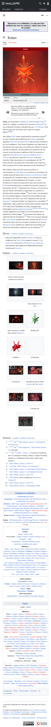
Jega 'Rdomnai (41, 639)
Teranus (43, 630)
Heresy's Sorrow (33, 674)
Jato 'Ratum (30, 639)
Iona (34, 565)
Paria (15, 691)
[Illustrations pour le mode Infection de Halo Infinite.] (35, 370)
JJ (38, 565)
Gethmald (28, 623)
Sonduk (25, 572)
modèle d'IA (31, 238)
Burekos (7, 619)
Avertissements (42, 718)
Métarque (32, 522)
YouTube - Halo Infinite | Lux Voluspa (23, 466)
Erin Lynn (26, 584)
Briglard (29, 646)
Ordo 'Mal (11, 639)
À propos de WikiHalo (28, 718)
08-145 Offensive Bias (38, 499)
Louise (11, 586)
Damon (33, 563)
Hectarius (36, 623)
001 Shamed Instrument (35, 504)
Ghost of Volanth (39, 672)
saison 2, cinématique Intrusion (31, 472)
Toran (37, 558)
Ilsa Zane (29, 658)
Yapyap (43, 648)
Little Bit (25, 522)
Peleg (40, 556)
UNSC (7, 549)
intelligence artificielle (28, 122)
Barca (37, 549)
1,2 (17, 441)
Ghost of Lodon (42, 670)
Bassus (28, 616)
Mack (12, 556)
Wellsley (31, 560)
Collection (19, 9)
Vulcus (22, 634)
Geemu (35, 646)
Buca (42, 616)
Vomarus (38, 632)
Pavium (43, 627)
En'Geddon (28, 621)
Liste (47, 102)
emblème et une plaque (32, 243)
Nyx (17, 569)
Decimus (34, 619)
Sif (32, 558)
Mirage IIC (7, 225)
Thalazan (6, 632)
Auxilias (30, 496)
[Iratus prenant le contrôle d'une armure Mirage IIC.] (16, 319)
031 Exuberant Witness (28, 506)
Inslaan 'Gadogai (36, 637)
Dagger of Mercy (19, 665)
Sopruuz (36, 630)
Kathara (42, 584)
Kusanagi (34, 596)
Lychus (17, 586)
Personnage (23, 691)
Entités (7, 584)
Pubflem (28, 648)
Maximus (13, 627)
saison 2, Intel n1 (26, 463)
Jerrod (31, 537)
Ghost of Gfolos (18, 670)
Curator (26, 563)
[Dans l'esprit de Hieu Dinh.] (35, 292)
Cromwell (36, 551)
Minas (28, 627)
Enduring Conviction (22, 668)
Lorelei (37, 574)
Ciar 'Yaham (40, 644)
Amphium (29, 614)
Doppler (43, 551)
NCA (31, 665)
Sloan (28, 586)
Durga (34, 567)
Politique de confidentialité (11, 718)
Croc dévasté (27, 681)
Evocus (45, 621)
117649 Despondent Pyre (22, 513)
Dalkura (27, 619)
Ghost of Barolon (36, 668)
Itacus (31, 625)
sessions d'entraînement (33, 175)
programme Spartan (24, 209)
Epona (6, 553)
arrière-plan (9, 243)
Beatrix (42, 549)
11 (42, 227)
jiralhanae (39, 124)
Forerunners (22, 496)
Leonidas (43, 553)
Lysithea (21, 567)
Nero (23, 586)
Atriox (28, 607)
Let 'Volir (31, 644)
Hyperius (8, 625)
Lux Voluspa (38, 127)
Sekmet (16, 558)
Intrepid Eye (43, 520)
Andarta (13, 584)
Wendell (32, 572)
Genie (20, 534)
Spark (26, 508)
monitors (11, 515)
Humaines (25, 529)
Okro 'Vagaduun (21, 644)
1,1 (13, 441)
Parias (15, 97)
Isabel (28, 553)
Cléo (13, 551)
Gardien (35, 513)
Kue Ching (35, 553)
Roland (45, 556)
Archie (17, 549)
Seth (22, 558)
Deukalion (42, 619)
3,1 (15, 452)
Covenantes (22, 581)
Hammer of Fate (9, 674)
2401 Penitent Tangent (22, 510)
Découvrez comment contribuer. (26, 30)
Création (43, 9)
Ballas (16, 616)
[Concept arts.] (35, 397)
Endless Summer (14, 565)
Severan (28, 630)
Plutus (7, 630)
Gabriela (21, 553)
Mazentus (21, 627)
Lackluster (9, 567)
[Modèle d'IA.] (35, 319)
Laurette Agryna (19, 172)
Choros (20, 619)
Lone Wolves (11, 219)
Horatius (44, 623)
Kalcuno (37, 625)
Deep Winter (41, 563)
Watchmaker (22, 560)
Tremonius (29, 632)
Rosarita (9, 558)
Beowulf (11, 563)
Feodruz (7, 623)
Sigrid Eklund (25, 142)
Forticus (14, 623)
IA (39, 691)
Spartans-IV (7, 201)
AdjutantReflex (12, 596)
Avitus (41, 614)
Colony (26, 653)
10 (25, 216)
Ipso (25, 625)
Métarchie (39, 522)
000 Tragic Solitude (18, 504)
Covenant (8, 693)
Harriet (25, 537)
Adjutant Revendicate (38, 515)
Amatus (21, 614)
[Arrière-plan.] (35, 345)
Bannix (22, 616)
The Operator (41, 567)
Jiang (26, 574)
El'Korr (20, 621)
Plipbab (20, 648)
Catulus (14, 619)
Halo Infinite (21, 240)
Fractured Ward (24, 596)
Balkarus (9, 616)
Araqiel (19, 537)
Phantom (30, 157)
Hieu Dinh (13, 142)
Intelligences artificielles (25, 493)
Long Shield (32, 683)
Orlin (34, 556)
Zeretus (29, 634)
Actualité (6, 9)
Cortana (29, 551)
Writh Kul (38, 651)
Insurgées (22, 539)
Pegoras (43, 674)
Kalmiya (37, 537)
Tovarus (22, 632)
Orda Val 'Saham (19, 641)
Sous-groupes (8, 681)
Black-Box (19, 563)
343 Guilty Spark (17, 508)
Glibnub (42, 646)
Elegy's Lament (8, 668)
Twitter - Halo (21, 453)
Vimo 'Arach (14, 637)
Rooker (43, 569)
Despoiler (42, 665)
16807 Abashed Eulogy (39, 510)
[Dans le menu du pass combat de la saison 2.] (16, 265)
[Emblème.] (16, 346)
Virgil (37, 541)
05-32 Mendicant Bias (21, 499)
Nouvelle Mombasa (28, 541)
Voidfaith (26, 676)
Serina (28, 558)
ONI (5, 185)
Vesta (42, 558)
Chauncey (7, 551)
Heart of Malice (21, 674)
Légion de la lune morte (19, 683)
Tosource (33, 691)
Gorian (21, 623)
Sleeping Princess (9, 569)
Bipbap (22, 646)
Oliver (23, 569)
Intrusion (18, 248)
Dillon (20, 584)
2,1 (13, 447)
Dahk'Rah (26, 651)
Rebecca (36, 569)
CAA (21, 574)
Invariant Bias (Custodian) (25, 501)
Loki (17, 574)
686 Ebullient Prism (37, 508)
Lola (43, 537)
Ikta (32, 651)
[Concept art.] (16, 370)
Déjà (5, 565)
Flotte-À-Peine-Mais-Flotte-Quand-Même (30, 656)
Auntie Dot (29, 549)
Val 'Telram (11, 644)
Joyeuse (43, 565)
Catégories (8, 691)
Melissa (28, 567)
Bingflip (16, 646)
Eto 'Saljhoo (31, 641)
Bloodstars (18, 681)
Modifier (43, 102)
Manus (6, 627)
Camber (33, 139)
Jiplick (7, 648)
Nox (31, 534)
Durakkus (13, 621)
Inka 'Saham (8, 641)
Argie (6, 522)
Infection (29, 384)
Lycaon (5, 556)
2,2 (17, 447)
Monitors (7, 504)
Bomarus (36, 616)
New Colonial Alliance (26, 686)
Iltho (21, 625)
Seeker (30, 581)
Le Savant (17, 522)
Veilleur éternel (37, 586)
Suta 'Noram (20, 639)
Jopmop (14, 648)
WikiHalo (31, 9)
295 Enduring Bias (15, 520)
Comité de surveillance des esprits (25, 544)
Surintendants (16, 541)
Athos (23, 549)
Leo (15, 567)
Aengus (14, 614)
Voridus (45, 632)
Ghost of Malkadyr (12, 672)
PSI (13, 574)
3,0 (10, 452)
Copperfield (20, 551)
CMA (31, 574)
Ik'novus (15, 625)
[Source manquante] (39, 208)
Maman (41, 596)
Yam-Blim (35, 648)
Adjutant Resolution (23, 515)
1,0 (10, 441)
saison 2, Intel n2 (26, 475)
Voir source (37, 102)
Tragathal (14, 632)
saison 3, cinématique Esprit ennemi (32, 469)
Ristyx (22, 630)
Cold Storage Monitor (30, 520)
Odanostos (35, 627)
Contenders (8, 499)
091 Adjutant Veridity (26, 517)
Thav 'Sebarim (41, 641)
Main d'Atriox (43, 683)
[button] (4, 15)
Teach (30, 539)
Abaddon (30, 591)
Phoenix (29, 569)
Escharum (37, 621)
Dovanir (6, 621)
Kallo (43, 625)
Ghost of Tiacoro (26, 672)
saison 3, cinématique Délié (29, 486)
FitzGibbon (13, 553)
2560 (13, 136)
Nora (29, 556)
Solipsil (18, 572)
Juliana (26, 534)
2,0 (10, 447)
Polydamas (14, 630)
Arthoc (35, 614)
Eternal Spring (26, 565)
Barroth (19, 651)
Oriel (10, 522)
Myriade (33, 653)
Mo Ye (24, 556)
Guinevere (34, 584)
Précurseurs (21, 591)
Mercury (18, 556)
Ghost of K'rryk (31, 670)
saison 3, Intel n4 (26, 483)
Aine (11, 549)
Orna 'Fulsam (24, 637)
